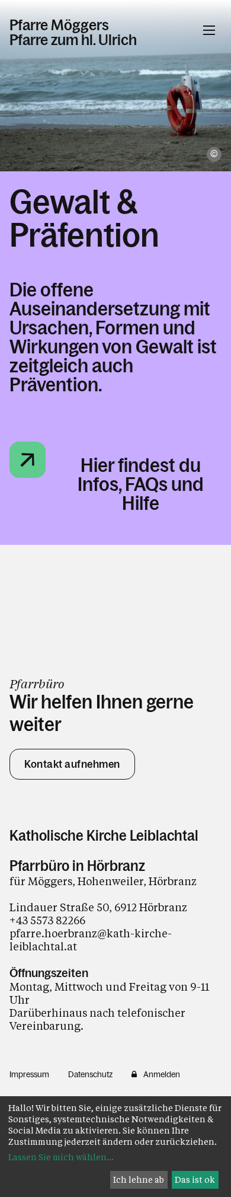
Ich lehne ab (138, 1179)
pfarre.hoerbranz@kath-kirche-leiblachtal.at (90, 939)
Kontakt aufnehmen (72, 764)
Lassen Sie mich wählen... (61, 1157)
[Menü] (209, 30)
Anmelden (161, 1074)
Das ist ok (195, 1179)
